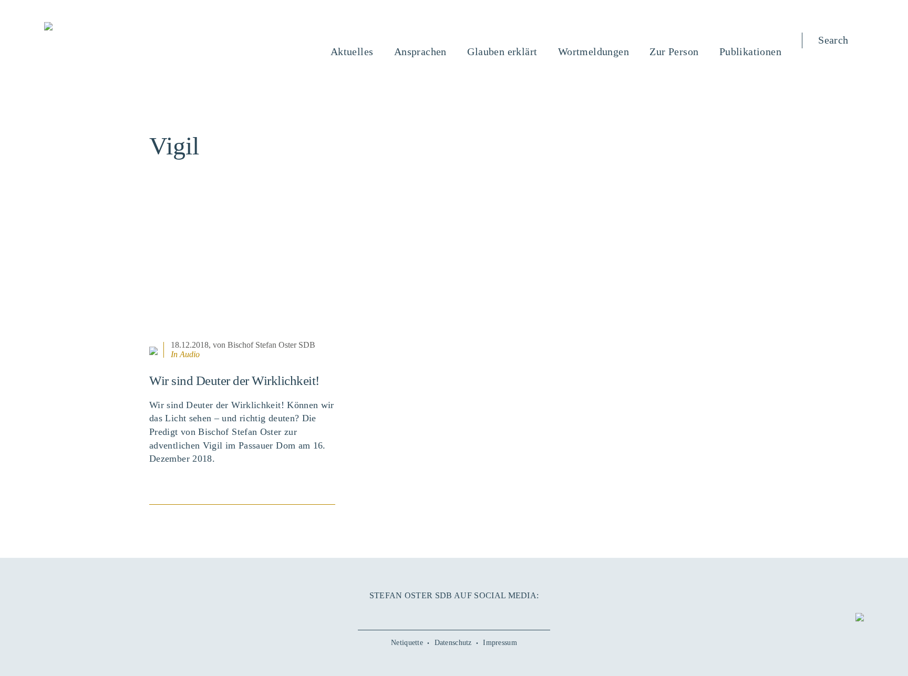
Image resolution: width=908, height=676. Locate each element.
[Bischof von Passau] (112, 27)
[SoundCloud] (477, 613)
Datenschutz (453, 643)
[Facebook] (406, 613)
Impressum (500, 643)
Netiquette (407, 643)
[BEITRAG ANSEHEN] (242, 272)
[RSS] (501, 613)
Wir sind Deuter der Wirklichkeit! (234, 380)
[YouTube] (430, 613)
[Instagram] (454, 613)
